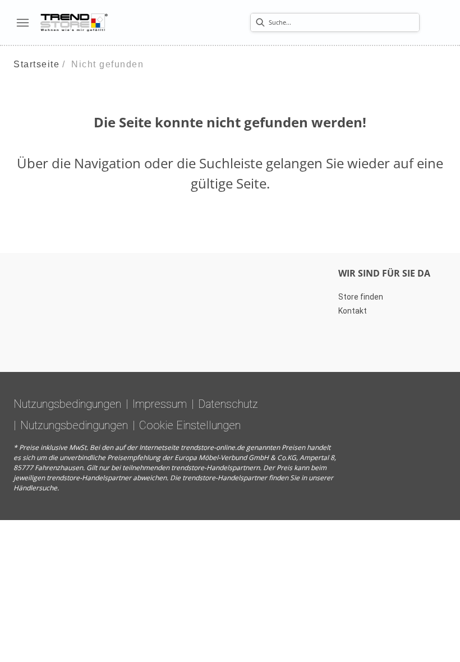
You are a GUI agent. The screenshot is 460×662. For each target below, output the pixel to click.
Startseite (36, 64)
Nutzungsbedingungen (67, 404)
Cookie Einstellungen (190, 425)
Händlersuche (35, 488)
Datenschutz (228, 404)
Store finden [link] (360, 296)
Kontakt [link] (352, 310)
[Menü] (22, 22)
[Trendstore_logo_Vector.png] (74, 22)
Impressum (159, 404)
